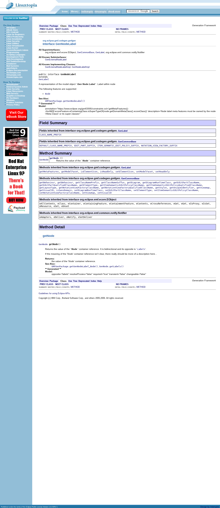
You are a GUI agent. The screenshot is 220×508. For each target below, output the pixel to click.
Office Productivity (15, 37)
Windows (10, 100)
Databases (11, 64)
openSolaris (11, 68)
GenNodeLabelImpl (81, 67)
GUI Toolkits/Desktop (16, 61)
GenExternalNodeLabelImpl (58, 67)
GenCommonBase (85, 52)
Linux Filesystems (14, 91)
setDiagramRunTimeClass (88, 190)
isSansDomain (64, 190)
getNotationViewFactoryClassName (79, 187)
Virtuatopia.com (13, 75)
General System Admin (17, 87)
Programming (12, 52)
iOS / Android (12, 32)
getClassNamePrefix (87, 182)
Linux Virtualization (15, 46)
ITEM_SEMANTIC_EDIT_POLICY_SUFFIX (118, 145)
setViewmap (88, 193)
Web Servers (12, 93)
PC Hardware (12, 98)
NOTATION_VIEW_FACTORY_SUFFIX (159, 145)
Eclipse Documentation (17, 70)
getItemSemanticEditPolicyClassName (122, 185)
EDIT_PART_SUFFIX (84, 145)
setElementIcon (124, 171)
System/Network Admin (17, 50)
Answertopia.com (14, 77)
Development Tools (15, 57)
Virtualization (12, 84)
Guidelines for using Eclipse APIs (54, 293)
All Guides (11, 28)
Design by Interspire (209, 507)
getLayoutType (47, 187)
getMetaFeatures (49, 171)
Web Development (14, 59)
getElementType (88, 185)
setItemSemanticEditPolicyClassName (176, 190)
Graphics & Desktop (15, 96)
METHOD (75, 32)
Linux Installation (14, 39)
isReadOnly (106, 171)
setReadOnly (162, 171)
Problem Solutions (14, 102)
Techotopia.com (13, 73)
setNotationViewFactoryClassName (59, 193)
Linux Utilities (12, 43)
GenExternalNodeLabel (56, 59)
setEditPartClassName (118, 190)
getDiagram (133, 182)
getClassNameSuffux (112, 182)
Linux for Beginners (15, 34)
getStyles (161, 187)
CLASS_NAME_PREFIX (50, 134)
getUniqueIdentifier (182, 187)
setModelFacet (144, 171)
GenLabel (100, 52)
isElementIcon (89, 171)
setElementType (143, 190)
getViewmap (203, 187)
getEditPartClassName (186, 182)
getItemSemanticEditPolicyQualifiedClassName (174, 185)
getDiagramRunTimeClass (157, 182)
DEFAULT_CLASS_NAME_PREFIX (55, 145)
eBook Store (12, 30)
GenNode (43, 160)
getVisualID (46, 190)
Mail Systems (12, 66)
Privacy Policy (13, 105)
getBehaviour (47, 182)
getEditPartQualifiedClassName (58, 185)
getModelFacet (69, 171)
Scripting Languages (15, 55)
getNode (54, 158)
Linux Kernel (12, 48)
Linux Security (13, 41)
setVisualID (104, 193)
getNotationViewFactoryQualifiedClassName (127, 187)
